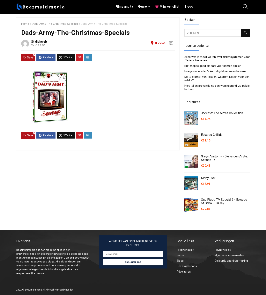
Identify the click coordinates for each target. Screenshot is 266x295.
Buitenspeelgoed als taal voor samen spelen (212, 66)
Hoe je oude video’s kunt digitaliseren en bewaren (215, 71)
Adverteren (184, 271)
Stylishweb (39, 41)
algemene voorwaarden (229, 255)
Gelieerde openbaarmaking (231, 260)
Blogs (189, 6)
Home (25, 24)
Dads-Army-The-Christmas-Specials (55, 24)
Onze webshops (187, 266)
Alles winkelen (185, 249)
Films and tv (124, 6)
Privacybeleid (223, 249)
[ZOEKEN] (245, 33)
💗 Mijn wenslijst (167, 6)
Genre (142, 6)
